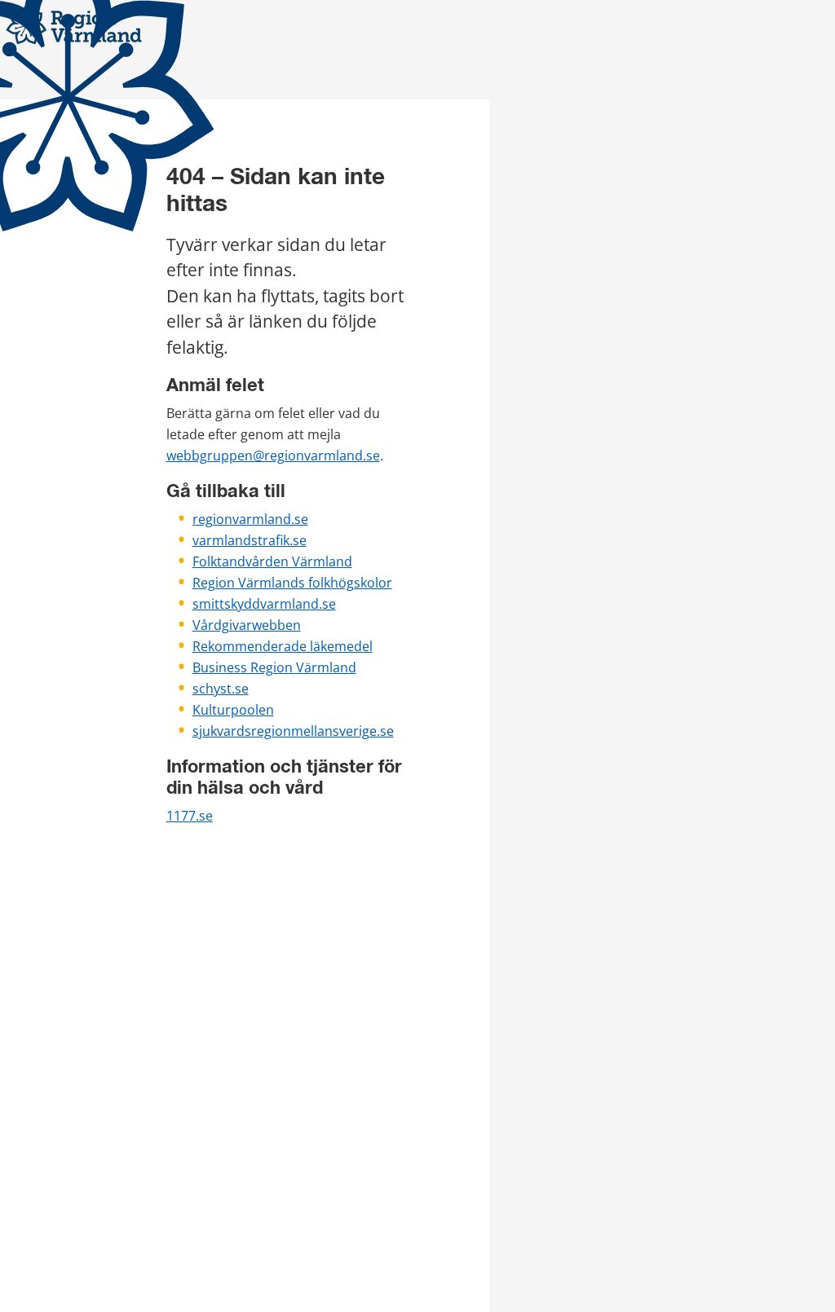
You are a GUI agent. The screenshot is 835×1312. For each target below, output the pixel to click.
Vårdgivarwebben (246, 625)
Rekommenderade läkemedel (282, 646)
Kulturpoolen (233, 710)
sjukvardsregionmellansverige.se (293, 731)
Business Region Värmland (274, 667)
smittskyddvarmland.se (264, 604)
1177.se (189, 816)
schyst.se (220, 689)
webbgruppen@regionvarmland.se (273, 455)
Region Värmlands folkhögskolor (292, 583)
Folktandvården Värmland (272, 561)
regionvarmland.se (250, 519)
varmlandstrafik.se (249, 540)
